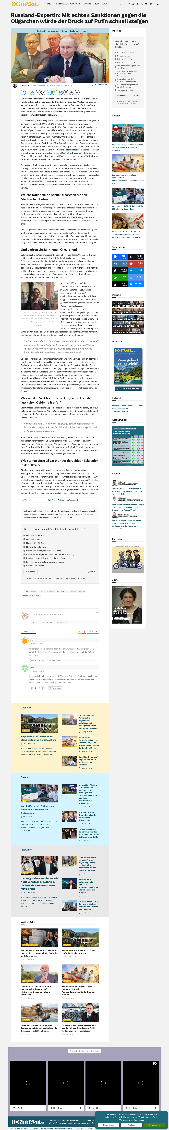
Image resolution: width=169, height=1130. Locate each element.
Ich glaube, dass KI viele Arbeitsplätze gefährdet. (47, 558)
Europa (26, 730)
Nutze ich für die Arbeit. (36, 535)
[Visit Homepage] (25, 4)
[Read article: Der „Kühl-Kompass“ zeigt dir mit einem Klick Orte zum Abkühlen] (69, 761)
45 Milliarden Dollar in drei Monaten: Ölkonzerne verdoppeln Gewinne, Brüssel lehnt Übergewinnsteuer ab (127, 234)
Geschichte (28, 872)
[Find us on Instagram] (133, 4)
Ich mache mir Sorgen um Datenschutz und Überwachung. (50, 554)
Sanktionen (71, 592)
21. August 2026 (28, 959)
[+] (67, 622)
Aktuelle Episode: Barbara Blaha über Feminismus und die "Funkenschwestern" (127, 408)
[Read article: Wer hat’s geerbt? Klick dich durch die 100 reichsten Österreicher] (39, 793)
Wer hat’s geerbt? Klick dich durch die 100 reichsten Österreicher (37, 810)
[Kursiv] (37, 622)
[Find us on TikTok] (137, 4)
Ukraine (82, 592)
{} (64, 622)
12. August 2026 (86, 732)
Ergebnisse (90, 571)
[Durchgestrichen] (44, 622)
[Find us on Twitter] (142, 4)
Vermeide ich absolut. (35, 565)
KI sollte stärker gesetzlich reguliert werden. (45, 562)
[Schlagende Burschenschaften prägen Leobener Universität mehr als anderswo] (128, 133)
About (105, 4)
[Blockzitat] (54, 622)
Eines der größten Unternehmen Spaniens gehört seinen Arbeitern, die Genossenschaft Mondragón (39, 1028)
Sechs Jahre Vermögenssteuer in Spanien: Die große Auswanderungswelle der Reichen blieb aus (89, 742)
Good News (28, 981)
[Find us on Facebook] (129, 4)
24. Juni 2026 (85, 913)
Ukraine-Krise (27, 595)
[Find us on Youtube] (146, 4)
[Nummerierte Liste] (47, 622)
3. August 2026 (86, 768)
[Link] (61, 622)
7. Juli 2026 (84, 840)
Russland (60, 592)
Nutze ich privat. (33, 539)
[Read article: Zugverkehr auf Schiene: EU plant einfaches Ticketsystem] (39, 723)
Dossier (87, 4)
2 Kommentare (100, 84)
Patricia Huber (24, 85)
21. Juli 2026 (85, 807)
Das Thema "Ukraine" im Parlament (63, 500)
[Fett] (33, 622)
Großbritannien (47, 592)
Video (97, 4)
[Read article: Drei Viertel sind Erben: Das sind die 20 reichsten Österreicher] (69, 816)
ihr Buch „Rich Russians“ (70, 153)
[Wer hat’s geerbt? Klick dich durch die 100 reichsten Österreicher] (128, 195)
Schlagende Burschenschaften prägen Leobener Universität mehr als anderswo (127, 147)
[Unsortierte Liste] (50, 622)
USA (38, 595)
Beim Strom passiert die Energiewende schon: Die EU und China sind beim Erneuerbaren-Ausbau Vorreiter (128, 507)
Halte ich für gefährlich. (36, 547)
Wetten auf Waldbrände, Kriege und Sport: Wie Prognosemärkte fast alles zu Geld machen (39, 953)
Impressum (15, 1128)
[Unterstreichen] (40, 622)
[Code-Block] (57, 622)
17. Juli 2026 (68, 1034)
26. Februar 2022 (67, 85)
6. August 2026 (86, 751)
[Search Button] (158, 4)
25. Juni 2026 (85, 896)
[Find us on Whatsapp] (151, 4)
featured (34, 592)
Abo (122, 4)
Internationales (39, 85)
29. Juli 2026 (27, 817)
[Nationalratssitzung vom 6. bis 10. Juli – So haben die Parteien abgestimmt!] (128, 446)
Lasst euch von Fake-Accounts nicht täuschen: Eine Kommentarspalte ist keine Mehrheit (127, 491)
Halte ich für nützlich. (35, 543)
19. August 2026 (28, 744)
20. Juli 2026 (85, 824)
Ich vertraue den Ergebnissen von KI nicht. (43, 550)
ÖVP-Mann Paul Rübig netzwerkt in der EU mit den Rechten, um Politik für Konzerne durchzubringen (79, 1028)
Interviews (61, 4)
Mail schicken (66, 517)
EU (27, 592)
